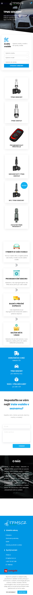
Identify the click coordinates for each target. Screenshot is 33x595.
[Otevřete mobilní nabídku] (2, 3)
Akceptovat (22, 592)
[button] (24, 185)
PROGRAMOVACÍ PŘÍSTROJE (16, 146)
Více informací (10, 592)
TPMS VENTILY (16, 121)
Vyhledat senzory (16, 66)
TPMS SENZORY (16, 97)
